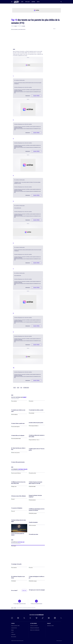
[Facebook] (18, 618)
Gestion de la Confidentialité (34, 630)
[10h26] (16, 1)
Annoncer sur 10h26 (50, 625)
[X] (24, 618)
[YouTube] (49, 618)
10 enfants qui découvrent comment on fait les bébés (36, 436)
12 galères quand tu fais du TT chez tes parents (36, 449)
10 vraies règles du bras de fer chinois (19, 603)
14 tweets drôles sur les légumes (17, 435)
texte (21, 387)
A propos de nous (14, 627)
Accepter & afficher (36, 95)
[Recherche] (61, 2)
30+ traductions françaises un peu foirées (18, 577)
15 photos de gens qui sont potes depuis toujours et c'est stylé (35, 482)
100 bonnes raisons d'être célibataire (18, 496)
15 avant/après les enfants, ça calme (36, 410)
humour (14, 387)
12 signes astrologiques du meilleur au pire (36, 577)
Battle (38, 1)
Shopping (33, 1)
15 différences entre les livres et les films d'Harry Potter (18, 482)
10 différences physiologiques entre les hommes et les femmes (36, 509)
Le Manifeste (13, 634)
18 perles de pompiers (33, 522)
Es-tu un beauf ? (14, 590)
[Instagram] (12, 618)
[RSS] (61, 618)
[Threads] (30, 618)
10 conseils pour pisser (33, 534)
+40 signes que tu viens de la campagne (37, 590)
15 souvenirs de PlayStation (16, 508)
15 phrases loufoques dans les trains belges (18, 520)
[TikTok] (42, 618)
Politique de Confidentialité (34, 627)
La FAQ (12, 632)
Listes (22, 1)
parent (18, 387)
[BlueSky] (36, 618)
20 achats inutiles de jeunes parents (36, 422)
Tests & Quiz (27, 1)
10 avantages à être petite (16, 564)
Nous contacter (13, 636)
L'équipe (12, 630)
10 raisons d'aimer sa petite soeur (18, 423)
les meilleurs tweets (26, 387)
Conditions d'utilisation (34, 625)
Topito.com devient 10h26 (15, 625)
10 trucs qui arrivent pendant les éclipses (17, 534)
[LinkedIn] (55, 618)
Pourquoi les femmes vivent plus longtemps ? (35, 496)
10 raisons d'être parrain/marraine (18, 462)
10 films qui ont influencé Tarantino (36, 603)
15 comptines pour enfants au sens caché (18, 410)
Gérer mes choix (28, 95)
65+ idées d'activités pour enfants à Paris (18, 448)
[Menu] (12, 2)
